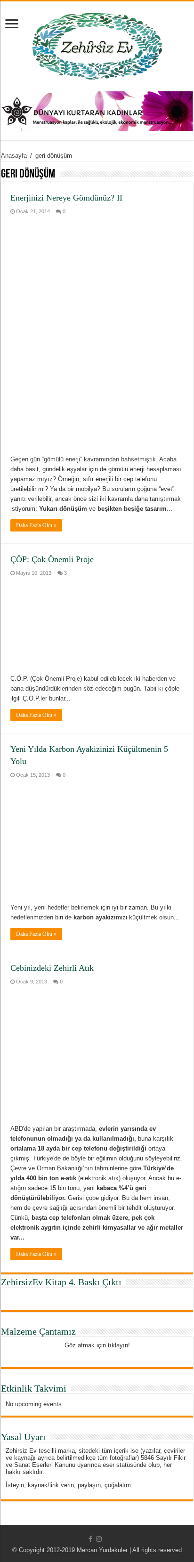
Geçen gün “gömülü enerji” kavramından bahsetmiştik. (84, 459)
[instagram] (99, 1539)
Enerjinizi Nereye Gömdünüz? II (66, 197)
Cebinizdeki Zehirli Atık (52, 968)
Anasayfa (14, 155)
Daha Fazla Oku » (36, 525)
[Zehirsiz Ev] (97, 44)
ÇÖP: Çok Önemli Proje (52, 559)
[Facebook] (90, 1539)
